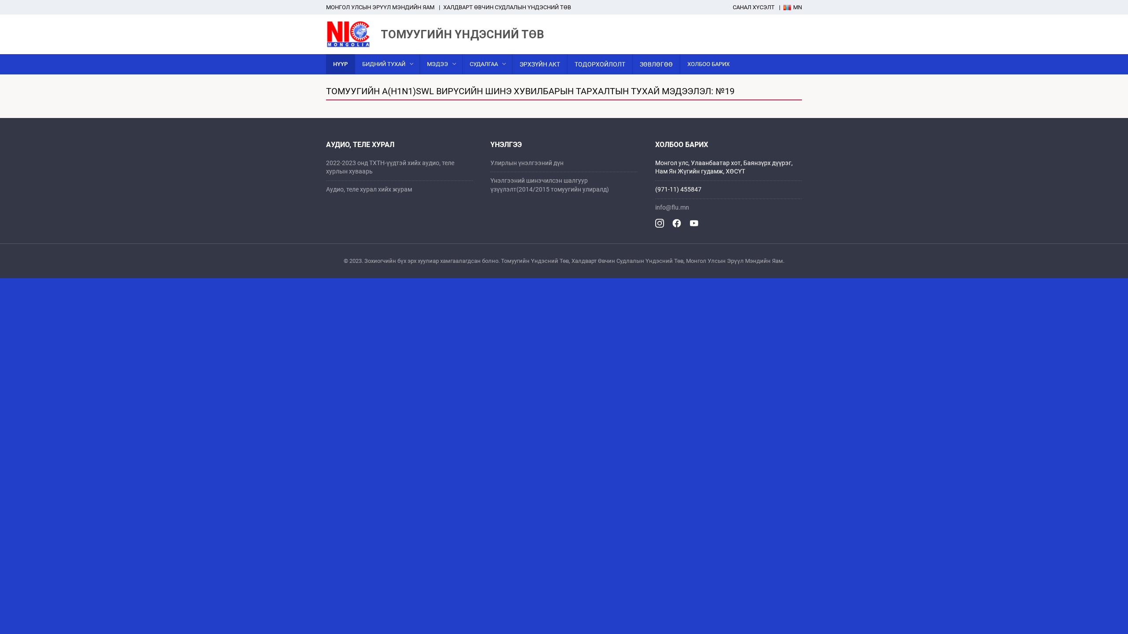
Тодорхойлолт (600, 64)
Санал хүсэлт (754, 7)
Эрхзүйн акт (539, 64)
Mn (797, 7)
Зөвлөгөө (656, 64)
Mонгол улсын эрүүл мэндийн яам (380, 7)
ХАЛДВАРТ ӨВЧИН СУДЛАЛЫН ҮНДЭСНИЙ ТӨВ (507, 7)
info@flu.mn (672, 207)
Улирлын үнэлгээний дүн (527, 162)
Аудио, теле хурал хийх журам (369, 189)
